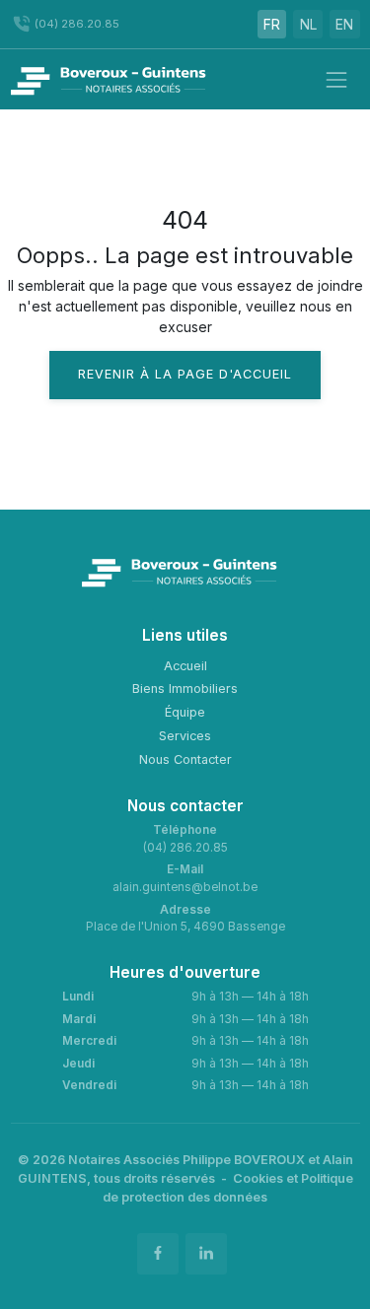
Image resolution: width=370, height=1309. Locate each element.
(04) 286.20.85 (185, 848)
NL (308, 24)
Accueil (185, 665)
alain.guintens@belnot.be (185, 887)
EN (344, 24)
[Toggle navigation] (336, 79)
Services (185, 735)
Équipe (185, 712)
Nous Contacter (185, 759)
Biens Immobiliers (185, 688)
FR (271, 24)
